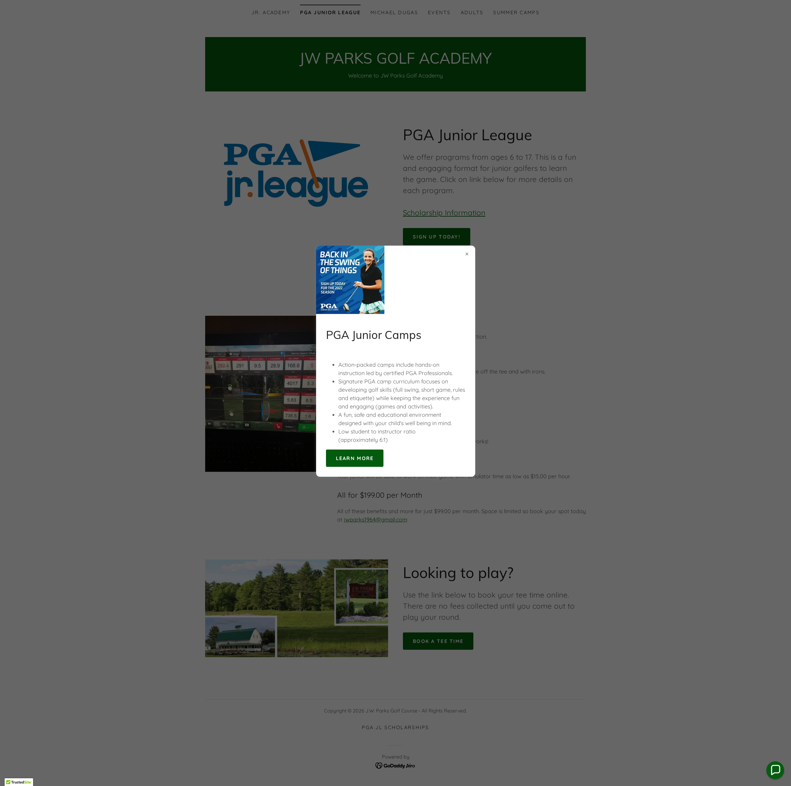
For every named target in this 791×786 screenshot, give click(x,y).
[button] (775, 770)
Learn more (355, 458)
